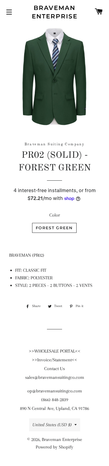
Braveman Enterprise (55, 12)
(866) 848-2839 (54, 399)
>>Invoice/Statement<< (54, 360)
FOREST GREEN (54, 227)
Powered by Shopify (54, 447)
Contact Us (54, 368)
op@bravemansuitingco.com (54, 391)
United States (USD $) (51, 424)
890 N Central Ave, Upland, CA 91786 (54, 408)
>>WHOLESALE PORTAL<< (55, 351)
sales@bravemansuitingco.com (54, 377)
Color (54, 215)
